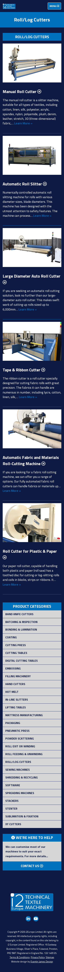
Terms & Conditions (20, 957)
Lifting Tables (15, 707)
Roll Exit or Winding (20, 746)
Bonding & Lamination (21, 629)
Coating (11, 637)
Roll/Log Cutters (18, 762)
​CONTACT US (30, 865)
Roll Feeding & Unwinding (23, 754)
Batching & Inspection (21, 622)
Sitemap (50, 957)
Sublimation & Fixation (21, 816)
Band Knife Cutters (19, 614)
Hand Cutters (15, 684)
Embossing (13, 668)
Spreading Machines (19, 793)
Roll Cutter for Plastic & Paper (30, 551)
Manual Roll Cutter (20, 91)
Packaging (12, 723)
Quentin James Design (41, 961)
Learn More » (23, 123)
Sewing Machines (17, 769)
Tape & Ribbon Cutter (22, 370)
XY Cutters (13, 824)
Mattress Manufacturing (24, 715)
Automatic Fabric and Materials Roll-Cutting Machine (31, 460)
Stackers (11, 801)
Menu (55, 7)
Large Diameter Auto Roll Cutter (31, 276)
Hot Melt (11, 692)
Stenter (11, 808)
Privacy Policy (38, 957)
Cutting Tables (16, 653)
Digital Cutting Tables (21, 660)
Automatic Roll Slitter (23, 184)
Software (12, 785)
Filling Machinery (18, 676)
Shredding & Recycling (21, 777)
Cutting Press (15, 645)
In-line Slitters (16, 699)
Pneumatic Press (17, 731)
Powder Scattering (19, 738)
